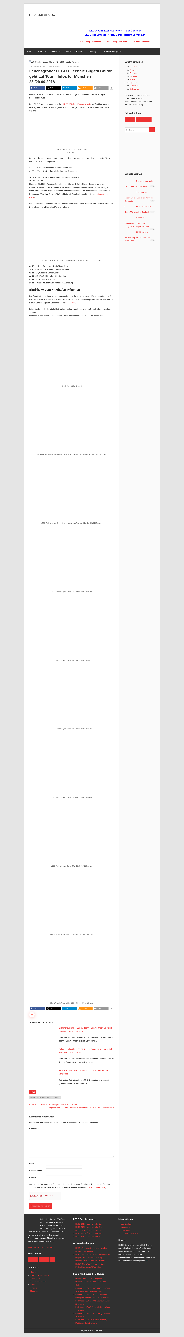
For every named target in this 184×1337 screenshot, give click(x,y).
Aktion (32, 1097)
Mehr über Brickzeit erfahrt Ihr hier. (42, 1248)
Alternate (133, 73)
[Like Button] (32, 1014)
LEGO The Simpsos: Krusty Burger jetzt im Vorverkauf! (115, 35)
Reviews (79, 52)
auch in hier (70, 303)
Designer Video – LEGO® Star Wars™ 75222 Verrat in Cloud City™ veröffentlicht (80, 1108)
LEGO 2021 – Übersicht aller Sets (88, 1237)
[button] (37, 88)
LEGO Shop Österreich (117, 42)
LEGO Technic (55, 1097)
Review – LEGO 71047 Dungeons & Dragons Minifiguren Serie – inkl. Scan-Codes (91, 1282)
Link (147, 1261)
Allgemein (34, 1272)
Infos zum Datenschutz (96, 1187)
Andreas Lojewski (54, 66)
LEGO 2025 (41, 52)
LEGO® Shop (135, 67)
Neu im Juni (56, 52)
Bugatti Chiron (43, 1097)
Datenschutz (126, 1230)
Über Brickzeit (126, 1224)
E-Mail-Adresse (36, 1171)
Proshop (133, 76)
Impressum (125, 1227)
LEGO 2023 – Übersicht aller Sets (88, 1230)
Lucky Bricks (135, 86)
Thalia (132, 79)
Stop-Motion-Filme (39, 1282)
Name (32, 1163)
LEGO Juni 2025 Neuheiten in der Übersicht (115, 30)
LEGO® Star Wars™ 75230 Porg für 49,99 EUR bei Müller (53, 1105)
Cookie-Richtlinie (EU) (129, 1233)
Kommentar (34, 1128)
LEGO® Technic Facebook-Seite (77, 104)
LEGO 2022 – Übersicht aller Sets (88, 1233)
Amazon (133, 70)
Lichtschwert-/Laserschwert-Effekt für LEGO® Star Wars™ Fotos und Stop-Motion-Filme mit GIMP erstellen (90, 1264)
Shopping (92, 52)
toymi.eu (133, 83)
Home (29, 52)
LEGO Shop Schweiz (141, 42)
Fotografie (36, 1278)
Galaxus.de (134, 89)
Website (32, 1178)
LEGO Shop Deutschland (90, 42)
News (68, 52)
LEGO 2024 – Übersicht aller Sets (88, 1227)
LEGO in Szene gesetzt (112, 52)
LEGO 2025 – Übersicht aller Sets (88, 1224)
